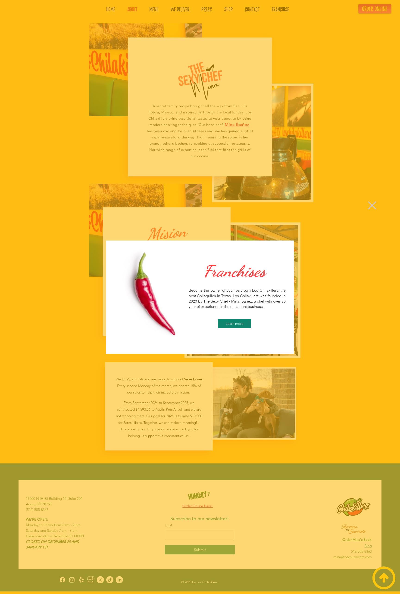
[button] (372, 205)
